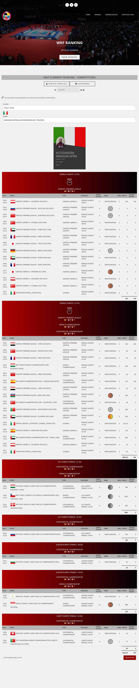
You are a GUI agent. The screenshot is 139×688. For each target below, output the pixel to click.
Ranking (98, 14)
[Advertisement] (69, 673)
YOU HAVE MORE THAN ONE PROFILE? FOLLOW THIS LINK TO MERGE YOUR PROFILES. (30, 98)
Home (88, 14)
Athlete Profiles (57, 84)
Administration (111, 14)
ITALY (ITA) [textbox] (9, 108)
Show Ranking (69, 57)
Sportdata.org (128, 14)
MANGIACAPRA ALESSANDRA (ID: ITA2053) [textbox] (24, 120)
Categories (83, 84)
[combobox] (69, 107)
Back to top (130, 657)
